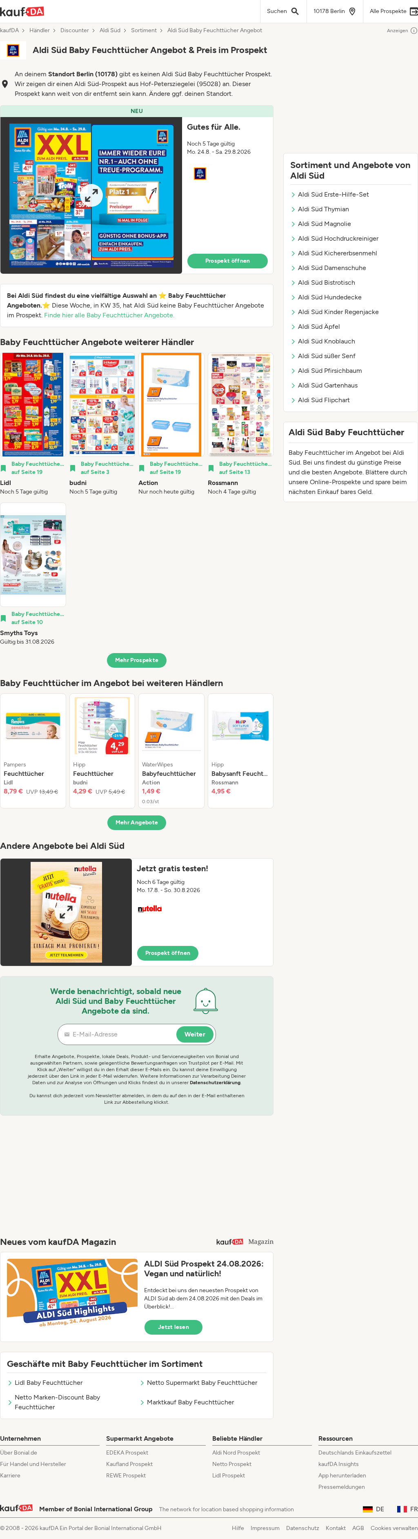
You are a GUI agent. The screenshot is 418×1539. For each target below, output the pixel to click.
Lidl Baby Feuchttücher (48, 1382)
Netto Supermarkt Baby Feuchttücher (202, 1382)
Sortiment (144, 30)
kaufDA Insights (338, 1464)
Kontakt (336, 1528)
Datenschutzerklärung (215, 1082)
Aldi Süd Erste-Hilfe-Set (333, 194)
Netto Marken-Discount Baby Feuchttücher (57, 1402)
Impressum (265, 1528)
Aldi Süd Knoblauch (326, 341)
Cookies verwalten (394, 1528)
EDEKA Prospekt (127, 1452)
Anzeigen (397, 30)
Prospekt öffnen (227, 260)
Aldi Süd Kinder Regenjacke (338, 312)
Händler (39, 30)
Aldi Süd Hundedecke (330, 297)
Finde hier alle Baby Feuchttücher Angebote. (109, 315)
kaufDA (9, 30)
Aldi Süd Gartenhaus (328, 385)
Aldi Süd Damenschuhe (332, 268)
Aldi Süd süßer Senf (327, 356)
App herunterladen (342, 1475)
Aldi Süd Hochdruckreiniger (338, 238)
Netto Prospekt (231, 1464)
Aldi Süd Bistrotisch (326, 282)
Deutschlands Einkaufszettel (354, 1452)
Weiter (195, 1034)
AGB (358, 1528)
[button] (136, 189)
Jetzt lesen (173, 1327)
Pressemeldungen (341, 1487)
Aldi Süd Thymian (323, 209)
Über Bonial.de (18, 1452)
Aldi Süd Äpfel (319, 326)
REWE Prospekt (126, 1475)
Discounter (74, 30)
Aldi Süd (110, 30)
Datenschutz (302, 1528)
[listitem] (33, 424)
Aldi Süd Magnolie (324, 224)
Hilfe (238, 1528)
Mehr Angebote (137, 822)
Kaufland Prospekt (129, 1464)
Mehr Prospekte (137, 660)
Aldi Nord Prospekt (236, 1452)
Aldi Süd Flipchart (324, 400)
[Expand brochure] (91, 195)
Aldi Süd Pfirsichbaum (330, 370)
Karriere (10, 1475)
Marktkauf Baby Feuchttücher (190, 1402)
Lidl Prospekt (228, 1475)
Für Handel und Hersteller (33, 1464)
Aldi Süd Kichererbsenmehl (337, 253)
